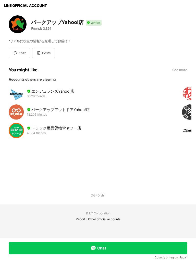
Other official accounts (104, 219)
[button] (43, 53)
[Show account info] (94, 23)
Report (80, 219)
